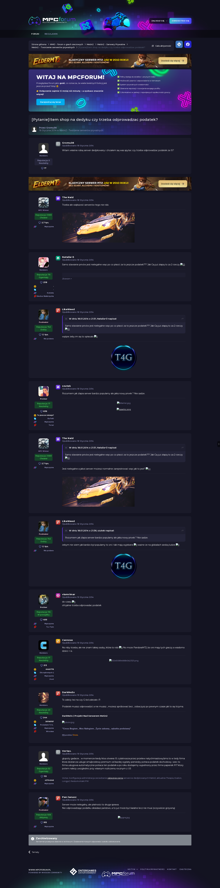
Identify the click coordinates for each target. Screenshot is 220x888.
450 (45, 620)
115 (45, 776)
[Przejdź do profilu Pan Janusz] (43, 802)
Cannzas (67, 640)
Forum (35, 34)
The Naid (67, 197)
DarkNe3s (68, 692)
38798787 (49, 722)
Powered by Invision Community (45, 873)
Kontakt (172, 869)
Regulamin (51, 34)
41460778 (49, 669)
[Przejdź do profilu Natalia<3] (43, 262)
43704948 (49, 780)
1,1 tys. (44, 334)
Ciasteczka (185, 869)
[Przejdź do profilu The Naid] (43, 202)
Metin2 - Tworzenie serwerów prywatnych (81, 130)
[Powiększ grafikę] (182, 264)
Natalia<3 (68, 257)
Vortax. (66, 751)
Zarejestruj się (180, 21)
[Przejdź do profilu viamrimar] (43, 600)
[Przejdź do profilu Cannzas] (43, 645)
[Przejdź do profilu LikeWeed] (43, 314)
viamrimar (68, 594)
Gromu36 (68, 142)
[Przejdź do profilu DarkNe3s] (43, 697)
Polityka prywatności (152, 869)
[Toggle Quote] (66, 318)
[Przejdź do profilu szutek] (43, 391)
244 (45, 717)
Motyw (132, 869)
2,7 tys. (45, 222)
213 (45, 665)
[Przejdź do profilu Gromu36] (34, 129)
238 (45, 282)
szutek (66, 385)
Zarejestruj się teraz (50, 102)
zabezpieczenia (115, 778)
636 (45, 411)
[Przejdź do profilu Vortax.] (43, 756)
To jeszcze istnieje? (45, 415)
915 (45, 822)
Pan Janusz (69, 797)
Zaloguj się (158, 21)
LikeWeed (68, 309)
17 (45, 168)
